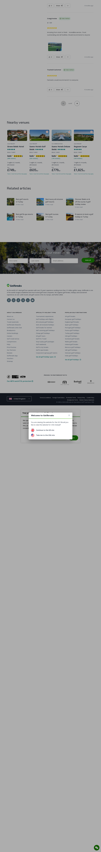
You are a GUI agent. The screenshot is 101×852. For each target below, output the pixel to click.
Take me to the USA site (45, 435)
